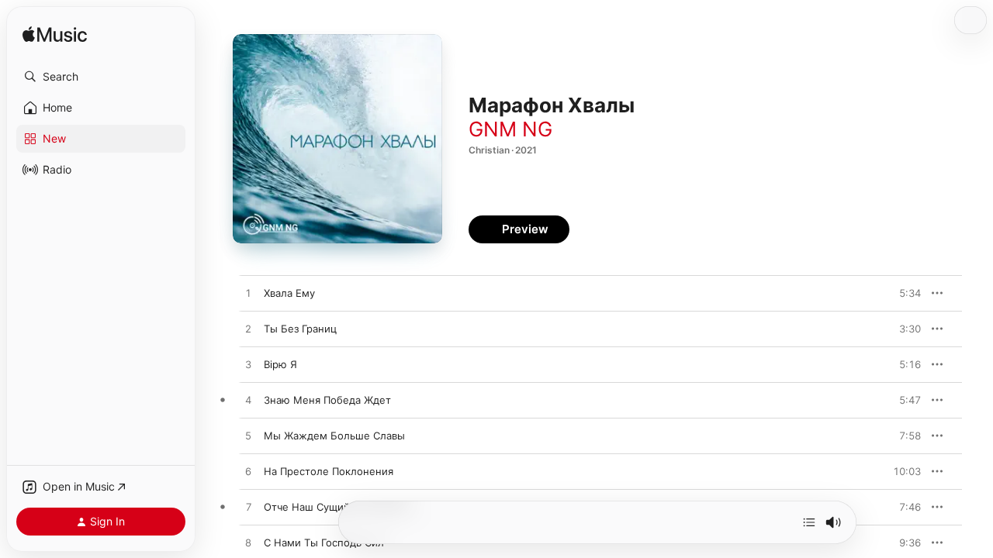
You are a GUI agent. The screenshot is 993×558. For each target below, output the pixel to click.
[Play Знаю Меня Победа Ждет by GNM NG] (248, 401)
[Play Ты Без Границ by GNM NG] (248, 329)
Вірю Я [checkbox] (280, 364)
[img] (54, 35)
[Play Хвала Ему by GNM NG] (248, 294)
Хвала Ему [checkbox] (289, 293)
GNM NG (510, 129)
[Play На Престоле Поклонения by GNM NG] (248, 472)
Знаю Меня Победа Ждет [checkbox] (327, 400)
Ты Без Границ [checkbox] (300, 328)
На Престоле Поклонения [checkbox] (328, 471)
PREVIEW (904, 293)
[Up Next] (809, 522)
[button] (101, 77)
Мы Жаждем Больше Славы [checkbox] (334, 435)
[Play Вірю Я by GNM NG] (248, 365)
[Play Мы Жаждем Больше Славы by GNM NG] (248, 436)
